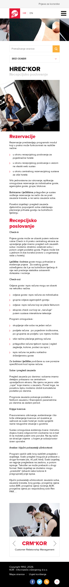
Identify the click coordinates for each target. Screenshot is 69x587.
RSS (46, 581)
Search (56, 48)
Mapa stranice (17, 574)
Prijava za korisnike (49, 4)
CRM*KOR (34, 543)
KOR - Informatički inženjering (14, 13)
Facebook (32, 581)
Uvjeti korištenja (37, 574)
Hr (24, 13)
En (31, 13)
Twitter (39, 581)
